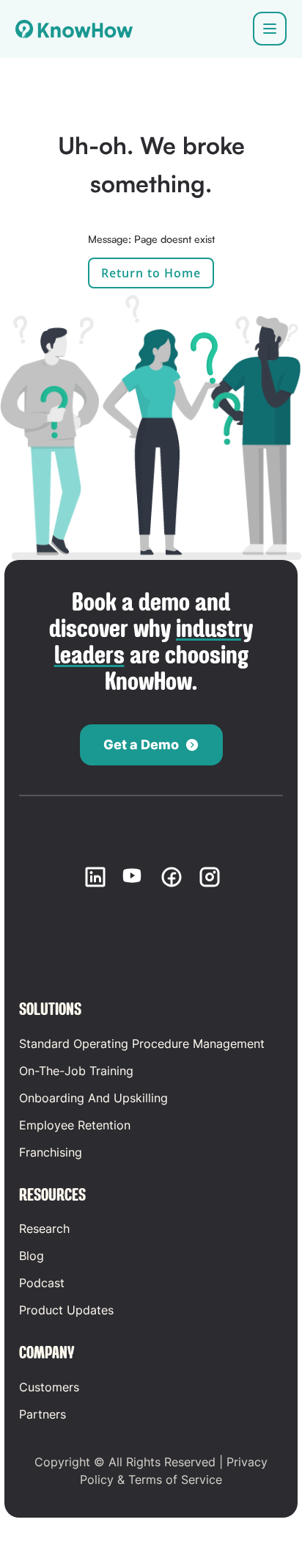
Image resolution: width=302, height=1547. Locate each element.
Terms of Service (175, 1479)
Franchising (50, 1152)
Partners (42, 1414)
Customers (49, 1387)
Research (44, 1228)
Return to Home (151, 273)
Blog (31, 1255)
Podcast (42, 1282)
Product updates (66, 1310)
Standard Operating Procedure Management (142, 1043)
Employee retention (74, 1125)
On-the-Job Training (76, 1070)
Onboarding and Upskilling (93, 1098)
